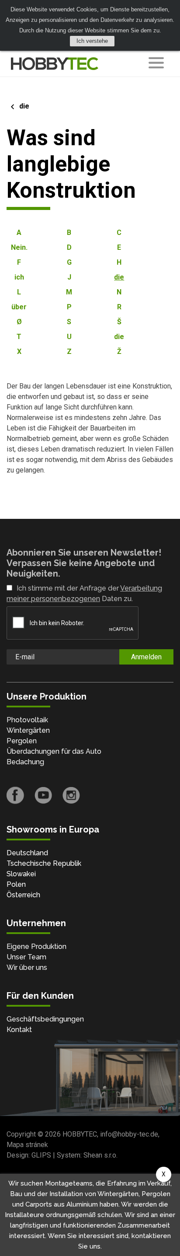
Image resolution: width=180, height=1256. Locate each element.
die (24, 106)
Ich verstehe (92, 41)
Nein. (19, 247)
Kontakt (19, 1029)
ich (19, 277)
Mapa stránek (27, 1145)
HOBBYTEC (79, 1134)
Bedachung (25, 762)
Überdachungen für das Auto (54, 751)
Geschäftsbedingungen (45, 1019)
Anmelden (146, 657)
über (19, 307)
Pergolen (22, 741)
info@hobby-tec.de (129, 1134)
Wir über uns (27, 967)
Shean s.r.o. (100, 1155)
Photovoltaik (27, 720)
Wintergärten (28, 730)
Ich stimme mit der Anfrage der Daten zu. (84, 593)
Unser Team (26, 957)
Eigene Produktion (36, 946)
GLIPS (41, 1155)
